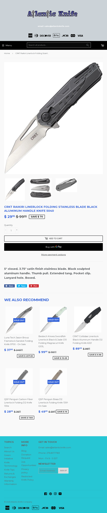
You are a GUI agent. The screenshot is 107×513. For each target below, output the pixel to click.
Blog (23, 451)
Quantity (8, 225)
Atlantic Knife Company (21, 502)
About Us (9, 451)
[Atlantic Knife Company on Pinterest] (50, 494)
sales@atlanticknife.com (58, 447)
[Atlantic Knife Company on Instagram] (55, 494)
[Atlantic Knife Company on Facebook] (45, 494)
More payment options (53, 254)
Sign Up (63, 471)
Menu (9, 45)
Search (8, 447)
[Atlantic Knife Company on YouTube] (60, 494)
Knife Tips (9, 469)
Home (7, 53)
